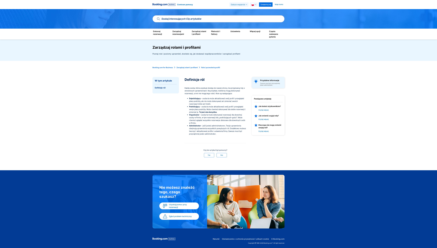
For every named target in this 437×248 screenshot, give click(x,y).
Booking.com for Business (162, 67)
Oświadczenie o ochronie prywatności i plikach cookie (245, 239)
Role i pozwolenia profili (210, 67)
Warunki (216, 239)
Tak (209, 155)
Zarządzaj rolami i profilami (187, 67)
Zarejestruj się (265, 4)
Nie (221, 155)
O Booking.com (278, 239)
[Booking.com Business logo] (163, 239)
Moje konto (279, 4)
